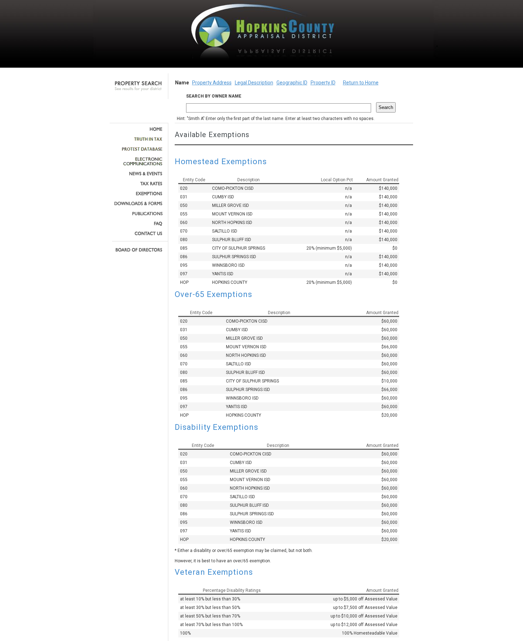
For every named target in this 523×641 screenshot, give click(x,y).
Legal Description (254, 82)
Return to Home (361, 82)
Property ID (323, 82)
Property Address (212, 82)
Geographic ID (291, 82)
